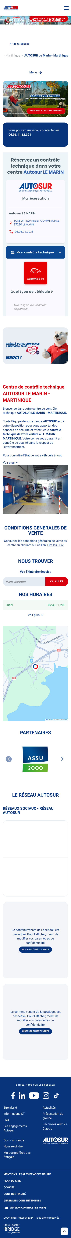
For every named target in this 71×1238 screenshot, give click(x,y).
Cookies (9, 1188)
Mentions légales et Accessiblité (27, 1175)
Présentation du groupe (53, 1116)
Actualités (49, 1107)
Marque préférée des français (17, 1155)
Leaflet (50, 720)
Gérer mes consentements (35, 949)
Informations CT (14, 1113)
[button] (35, 663)
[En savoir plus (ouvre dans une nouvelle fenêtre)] (35, 345)
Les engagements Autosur (15, 1128)
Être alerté (10, 1107)
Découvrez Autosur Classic (55, 1126)
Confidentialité (15, 1194)
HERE (65, 720)
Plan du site (12, 1180)
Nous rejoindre (13, 1146)
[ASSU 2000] (35, 759)
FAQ (6, 1120)
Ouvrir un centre (14, 1140)
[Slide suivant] (62, 759)
